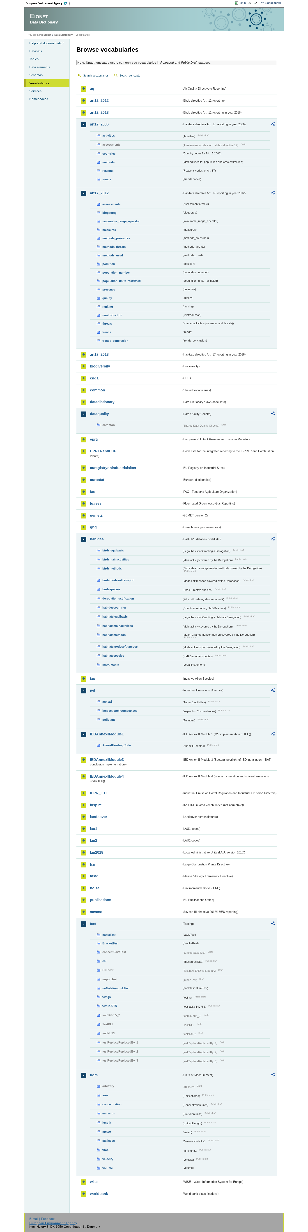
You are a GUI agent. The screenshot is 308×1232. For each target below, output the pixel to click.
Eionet (47, 34)
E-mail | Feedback (42, 1218)
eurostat (97, 480)
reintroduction (112, 315)
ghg (93, 527)
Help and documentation (46, 43)
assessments (111, 204)
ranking (107, 306)
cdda (94, 378)
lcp (92, 864)
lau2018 (96, 852)
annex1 (107, 701)
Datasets (35, 51)
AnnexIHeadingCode (116, 745)
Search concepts (130, 75)
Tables (34, 59)
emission (108, 1113)
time (105, 1150)
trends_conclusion (115, 340)
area (105, 1095)
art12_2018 (99, 112)
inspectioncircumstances (119, 710)
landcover (98, 817)
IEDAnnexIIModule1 (107, 734)
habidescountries (114, 607)
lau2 (93, 840)
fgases (95, 503)
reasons (107, 170)
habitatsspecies (113, 655)
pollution (108, 264)
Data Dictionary (63, 34)
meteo (106, 1131)
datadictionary (102, 402)
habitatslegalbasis (115, 616)
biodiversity (100, 366)
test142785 (109, 1006)
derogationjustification (118, 598)
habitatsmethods (114, 635)
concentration (112, 1104)
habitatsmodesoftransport (120, 646)
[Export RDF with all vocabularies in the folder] (273, 124)
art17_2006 (99, 124)
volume (107, 1168)
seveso (96, 912)
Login (242, 3)
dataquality (99, 414)
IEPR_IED (98, 793)
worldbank (99, 1194)
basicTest (108, 935)
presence (108, 289)
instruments (110, 665)
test (93, 924)
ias (92, 679)
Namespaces (38, 99)
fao (92, 492)
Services (35, 91)
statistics (108, 1140)
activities (108, 135)
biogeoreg (109, 212)
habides (97, 539)
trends (106, 179)
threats (107, 323)
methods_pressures (116, 238)
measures (109, 230)
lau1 (93, 829)
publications (100, 900)
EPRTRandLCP (103, 451)
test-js (106, 997)
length (106, 1122)
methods (108, 162)
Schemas (36, 75)
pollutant (108, 719)
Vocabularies (39, 83)
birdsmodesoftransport (118, 580)
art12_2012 (99, 100)
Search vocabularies (95, 75)
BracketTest (110, 943)
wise (94, 1182)
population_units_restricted (121, 281)
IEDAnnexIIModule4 (107, 776)
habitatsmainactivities (117, 626)
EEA (48, 3)
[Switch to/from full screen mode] (256, 3)
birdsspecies (111, 589)
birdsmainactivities (115, 559)
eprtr (94, 439)
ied (92, 690)
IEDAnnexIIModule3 (107, 760)
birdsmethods (112, 568)
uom (94, 1075)
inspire (96, 805)
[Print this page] (250, 3)
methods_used (112, 255)
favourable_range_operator (121, 221)
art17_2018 (99, 354)
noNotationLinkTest (115, 988)
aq (92, 89)
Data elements (39, 67)
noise (94, 888)
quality (107, 298)
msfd (94, 876)
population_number (116, 272)
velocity (107, 1159)
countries (108, 153)
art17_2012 (99, 193)
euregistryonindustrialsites (113, 468)
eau (104, 961)
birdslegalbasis (113, 550)
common (97, 390)
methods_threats (114, 247)
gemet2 (96, 515)
